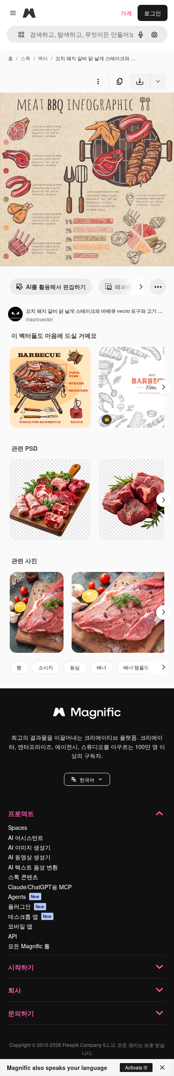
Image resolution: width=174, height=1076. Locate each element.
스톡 (25, 58)
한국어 (87, 779)
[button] (87, 779)
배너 (101, 667)
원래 (46, 108)
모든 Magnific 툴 (29, 946)
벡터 (43, 58)
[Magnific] (87, 714)
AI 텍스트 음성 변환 (33, 867)
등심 (75, 667)
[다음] (141, 286)
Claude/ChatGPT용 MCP (40, 887)
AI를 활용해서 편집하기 (56, 287)
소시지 (45, 667)
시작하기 (21, 967)
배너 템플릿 (136, 667)
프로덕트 (21, 813)
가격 (126, 13)
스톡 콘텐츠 (23, 877)
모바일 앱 (20, 926)
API (12, 936)
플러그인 (26, 906)
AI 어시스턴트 (25, 837)
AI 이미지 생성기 (29, 847)
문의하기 (21, 1013)
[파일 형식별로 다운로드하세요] (158, 81)
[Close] (162, 1067)
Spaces (17, 827)
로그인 (152, 13)
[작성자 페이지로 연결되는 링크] (15, 315)
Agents (24, 896)
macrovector (39, 319)
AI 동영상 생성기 (29, 857)
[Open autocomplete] (18, 35)
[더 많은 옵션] (98, 81)
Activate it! (136, 1067)
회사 (14, 990)
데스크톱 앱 (30, 916)
